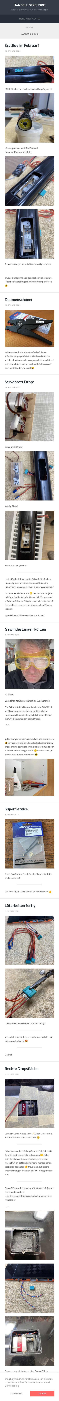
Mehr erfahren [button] (12, 1386)
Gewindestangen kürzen (25, 629)
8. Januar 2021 (12, 635)
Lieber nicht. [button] (17, 1393)
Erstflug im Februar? (22, 45)
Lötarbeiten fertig (20, 905)
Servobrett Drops (20, 382)
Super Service (16, 809)
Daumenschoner (19, 299)
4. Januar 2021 (12, 815)
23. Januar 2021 (12, 51)
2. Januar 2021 (12, 911)
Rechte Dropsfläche (21, 1068)
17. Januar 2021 (12, 387)
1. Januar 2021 (12, 1074)
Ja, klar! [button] (42, 1393)
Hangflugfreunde (29, 5)
